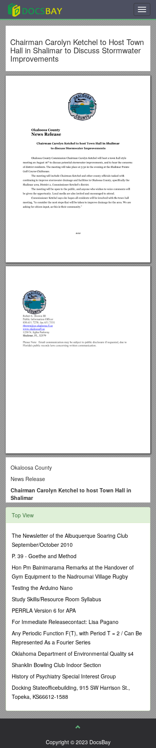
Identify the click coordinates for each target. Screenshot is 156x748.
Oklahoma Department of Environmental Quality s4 (73, 653)
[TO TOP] (78, 727)
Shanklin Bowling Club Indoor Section (56, 665)
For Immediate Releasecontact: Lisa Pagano (65, 621)
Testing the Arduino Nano (42, 587)
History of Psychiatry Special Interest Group (64, 676)
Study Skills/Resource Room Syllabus (56, 599)
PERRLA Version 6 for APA (44, 610)
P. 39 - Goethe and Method (44, 556)
